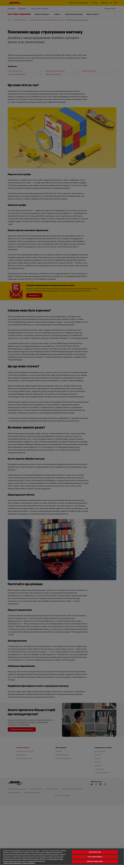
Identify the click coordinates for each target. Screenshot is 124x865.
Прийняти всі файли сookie (95, 861)
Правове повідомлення (29, 863)
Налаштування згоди (95, 852)
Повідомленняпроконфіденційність (12, 863)
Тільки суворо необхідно (95, 856)
